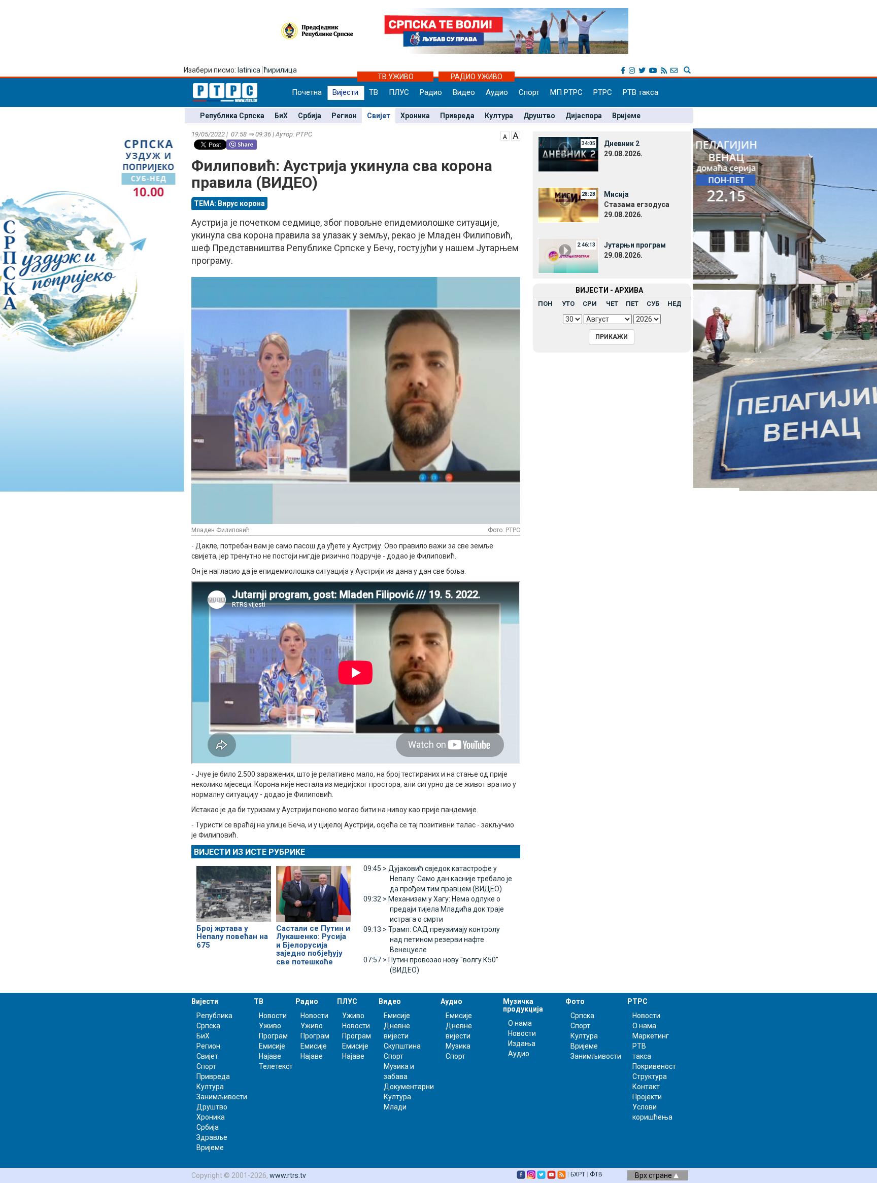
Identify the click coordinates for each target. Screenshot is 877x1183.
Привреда (457, 116)
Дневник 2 (621, 144)
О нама (520, 1023)
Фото (575, 1001)
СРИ (590, 303)
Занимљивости (221, 1097)
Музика (458, 1046)
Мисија (616, 194)
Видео (464, 92)
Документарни (409, 1087)
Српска (582, 1016)
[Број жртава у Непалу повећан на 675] (233, 889)
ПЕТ (632, 303)
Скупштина (402, 1046)
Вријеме (626, 116)
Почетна (307, 92)
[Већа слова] (515, 135)
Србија (309, 116)
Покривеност (654, 1066)
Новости (273, 1016)
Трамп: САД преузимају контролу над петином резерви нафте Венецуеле (431, 939)
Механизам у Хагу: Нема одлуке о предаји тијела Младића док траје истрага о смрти (433, 909)
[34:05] (568, 154)
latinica (249, 70)
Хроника (415, 116)
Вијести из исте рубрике (249, 852)
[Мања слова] (505, 135)
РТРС (602, 92)
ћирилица (280, 70)
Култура (499, 116)
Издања (521, 1043)
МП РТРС (566, 92)
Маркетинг (650, 1036)
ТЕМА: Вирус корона (229, 203)
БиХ (281, 116)
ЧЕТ (612, 303)
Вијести (345, 92)
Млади (395, 1107)
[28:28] (568, 204)
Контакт (646, 1087)
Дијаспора (583, 116)
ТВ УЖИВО (396, 77)
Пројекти (647, 1097)
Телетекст (276, 1066)
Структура (649, 1076)
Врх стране (654, 1175)
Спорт (529, 92)
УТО (568, 303)
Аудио (497, 92)
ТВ (373, 92)
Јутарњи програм (635, 245)
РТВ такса (640, 92)
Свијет (378, 116)
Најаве (270, 1056)
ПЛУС (399, 92)
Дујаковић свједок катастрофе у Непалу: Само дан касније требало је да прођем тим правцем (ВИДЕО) (437, 878)
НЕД (674, 303)
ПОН (545, 303)
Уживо (270, 1026)
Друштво (539, 116)
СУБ (653, 303)
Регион (344, 116)
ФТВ (596, 1174)
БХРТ (577, 1174)
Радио (431, 92)
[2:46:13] (568, 255)
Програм (273, 1036)
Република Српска (232, 116)
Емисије (272, 1046)
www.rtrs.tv (287, 1175)
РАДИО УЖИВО (476, 77)
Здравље (211, 1137)
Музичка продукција (523, 1005)
